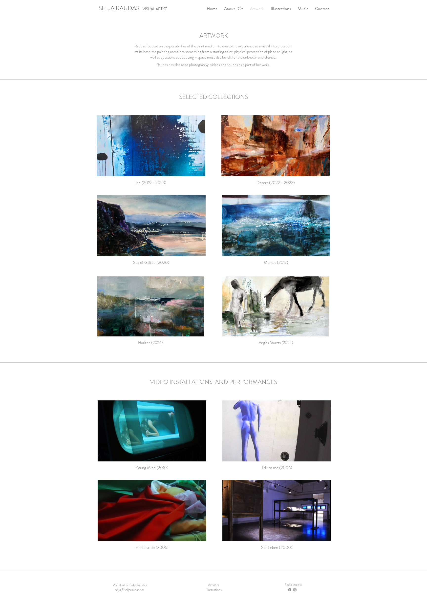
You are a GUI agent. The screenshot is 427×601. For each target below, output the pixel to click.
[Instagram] (295, 590)
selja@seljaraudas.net (130, 589)
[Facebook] (290, 590)
